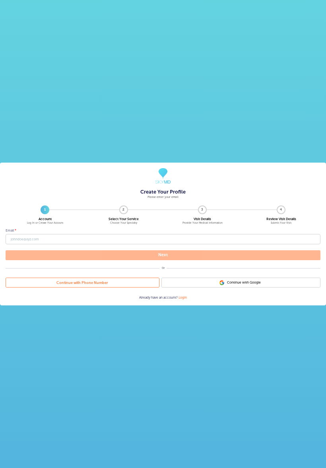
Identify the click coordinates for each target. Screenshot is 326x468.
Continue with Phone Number (82, 282)
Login (183, 297)
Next (163, 254)
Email (10, 230)
